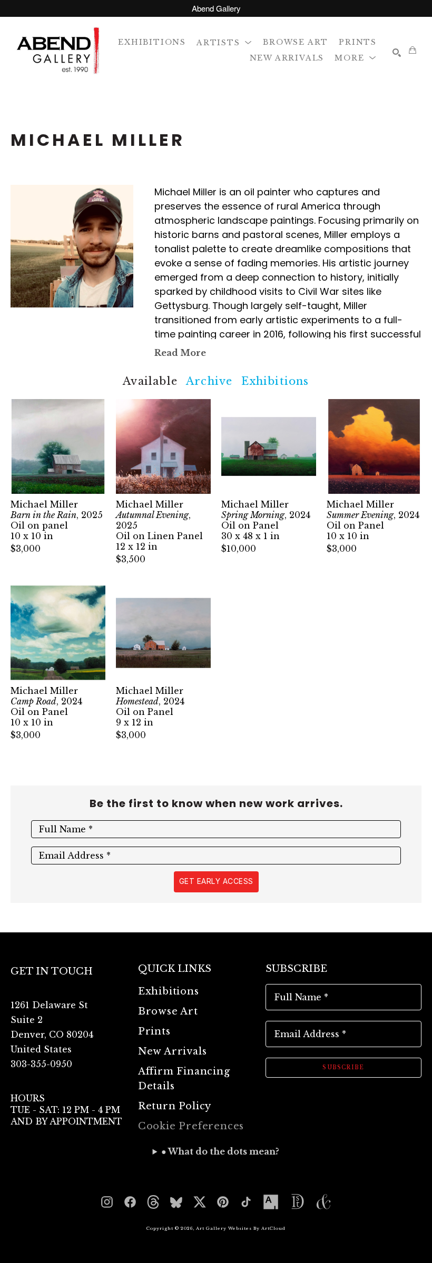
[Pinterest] (223, 1202)
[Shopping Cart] (412, 50)
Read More (180, 352)
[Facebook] (130, 1202)
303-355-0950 (41, 1064)
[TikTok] (246, 1202)
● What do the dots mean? (220, 1151)
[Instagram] (107, 1202)
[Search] (396, 52)
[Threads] (153, 1202)
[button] (224, 41)
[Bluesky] (176, 1202)
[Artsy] (270, 1202)
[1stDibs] (297, 1202)
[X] (200, 1202)
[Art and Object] (323, 1202)
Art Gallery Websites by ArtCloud (241, 1228)
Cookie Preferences (191, 1126)
